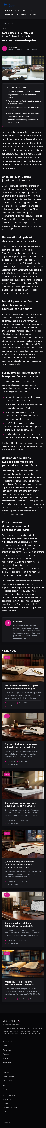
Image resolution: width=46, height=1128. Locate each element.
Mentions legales (10, 1107)
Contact (6, 1103)
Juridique (7, 10)
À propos (26, 638)
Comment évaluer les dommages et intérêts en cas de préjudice (21, 746)
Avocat (6, 1054)
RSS (4, 1112)
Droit (24, 10)
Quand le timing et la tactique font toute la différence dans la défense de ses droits (20, 864)
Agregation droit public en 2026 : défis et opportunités (19, 924)
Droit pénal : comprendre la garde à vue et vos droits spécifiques (21, 687)
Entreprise (8, 15)
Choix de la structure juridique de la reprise (24, 91)
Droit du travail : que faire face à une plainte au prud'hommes (20, 804)
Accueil (4, 23)
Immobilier (21, 15)
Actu (17, 10)
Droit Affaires (8, 1077)
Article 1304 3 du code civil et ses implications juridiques (19, 983)
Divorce (32, 15)
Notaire (6, 1058)
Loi (31, 10)
